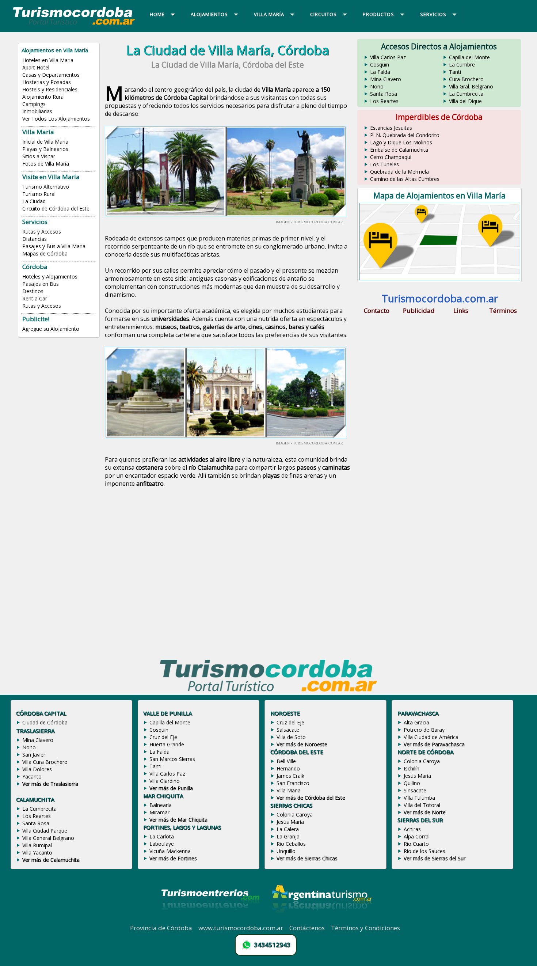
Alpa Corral (417, 836)
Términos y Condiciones (365, 928)
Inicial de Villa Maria (45, 141)
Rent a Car (34, 298)
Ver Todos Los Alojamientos (56, 118)
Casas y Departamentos (51, 74)
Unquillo (286, 851)
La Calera (288, 829)
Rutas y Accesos (41, 231)
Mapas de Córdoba (45, 253)
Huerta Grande (166, 744)
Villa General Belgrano (48, 837)
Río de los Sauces (424, 851)
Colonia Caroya (295, 814)
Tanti (455, 71)
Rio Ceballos (291, 843)
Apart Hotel (35, 67)
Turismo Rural (39, 193)
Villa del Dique (465, 101)
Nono (377, 86)
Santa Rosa (383, 93)
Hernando (288, 768)
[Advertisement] (227, 555)
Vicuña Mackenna (170, 851)
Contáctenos (307, 928)
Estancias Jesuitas (391, 127)
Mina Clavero (385, 79)
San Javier (33, 754)
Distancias (34, 238)
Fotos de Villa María (45, 163)
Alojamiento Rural (43, 96)
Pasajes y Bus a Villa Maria (53, 246)
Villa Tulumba (419, 797)
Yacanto (32, 776)
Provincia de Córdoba (161, 928)
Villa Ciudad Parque (44, 830)
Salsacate (288, 729)
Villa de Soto (291, 737)
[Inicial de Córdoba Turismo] (74, 24)
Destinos (32, 291)
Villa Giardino (164, 780)
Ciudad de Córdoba (45, 722)
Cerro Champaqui (390, 157)
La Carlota (161, 836)
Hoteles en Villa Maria (47, 60)
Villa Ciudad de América (431, 737)
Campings (34, 104)
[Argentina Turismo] (321, 920)
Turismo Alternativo (45, 186)
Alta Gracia (416, 722)
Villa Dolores (37, 769)
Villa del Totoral (422, 805)
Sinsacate (415, 790)
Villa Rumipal (37, 845)
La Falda (380, 71)
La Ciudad (34, 201)
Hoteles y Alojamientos (49, 276)
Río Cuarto (416, 843)
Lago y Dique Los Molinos (401, 142)
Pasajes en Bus (40, 283)
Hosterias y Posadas (46, 82)
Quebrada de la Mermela (399, 171)
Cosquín (158, 729)
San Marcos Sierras (172, 758)
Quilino (412, 783)
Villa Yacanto (37, 852)
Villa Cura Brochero (45, 761)
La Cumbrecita (466, 93)
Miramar (159, 812)
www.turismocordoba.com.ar (240, 928)
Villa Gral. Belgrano (471, 86)
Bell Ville (286, 761)
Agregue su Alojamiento (50, 328)
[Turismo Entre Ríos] (210, 920)
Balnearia (160, 805)
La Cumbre (462, 64)
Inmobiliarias (37, 111)
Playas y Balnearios (45, 148)
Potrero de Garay (424, 729)
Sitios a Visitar (38, 156)
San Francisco (293, 783)
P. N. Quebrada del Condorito (404, 135)
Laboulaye (161, 843)
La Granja (288, 836)
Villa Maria (289, 790)
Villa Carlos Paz (388, 57)
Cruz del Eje (163, 737)
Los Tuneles (384, 164)
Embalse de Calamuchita (399, 149)
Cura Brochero (466, 79)
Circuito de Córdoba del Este (56, 208)
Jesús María (290, 821)
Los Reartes (384, 101)
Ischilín (411, 768)
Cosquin (379, 64)
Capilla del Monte (469, 57)
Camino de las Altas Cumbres (404, 178)
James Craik (290, 775)
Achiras (412, 829)
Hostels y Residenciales (49, 89)
